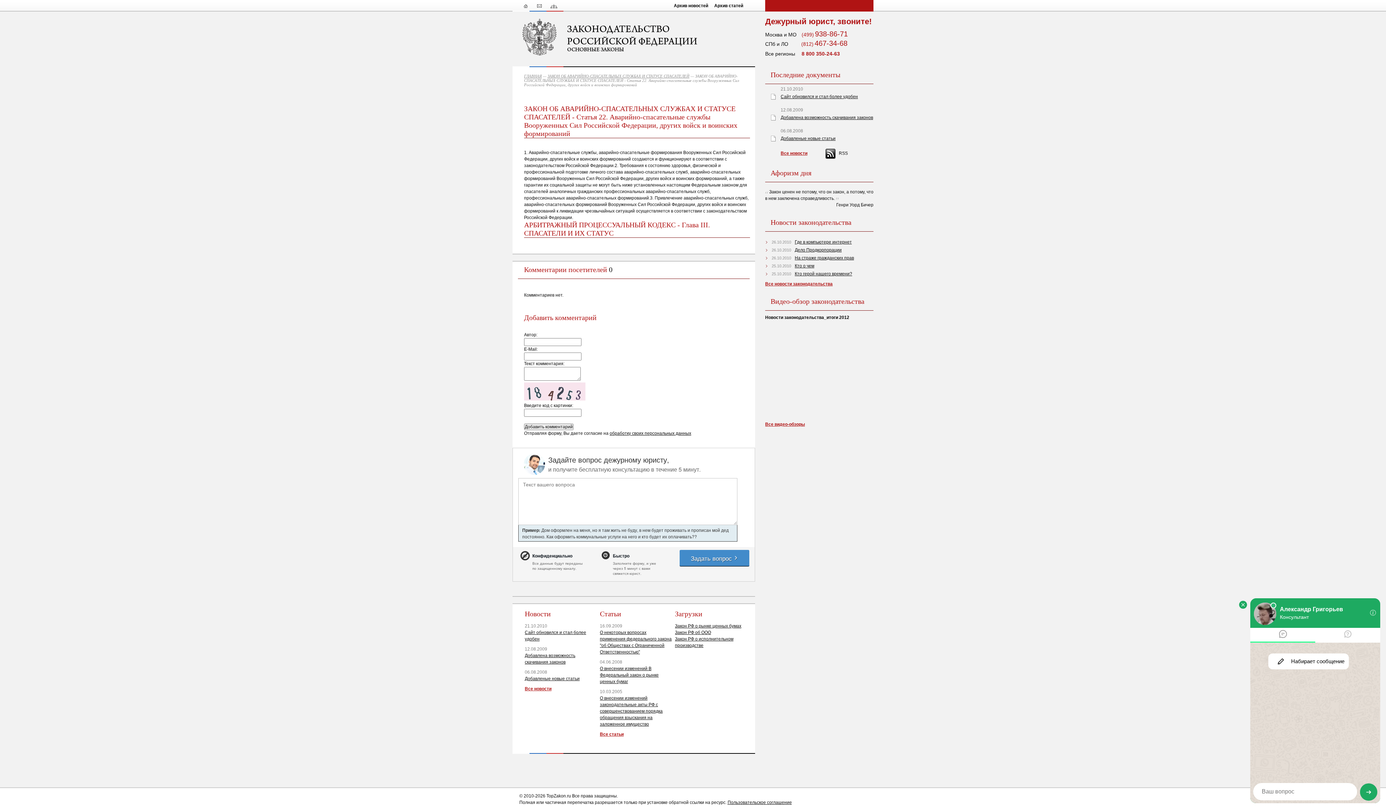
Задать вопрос (712, 558)
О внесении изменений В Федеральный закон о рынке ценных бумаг (629, 675)
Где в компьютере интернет (823, 242)
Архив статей (728, 5)
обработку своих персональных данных (650, 433)
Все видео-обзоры (785, 424)
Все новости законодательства (799, 284)
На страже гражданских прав (824, 258)
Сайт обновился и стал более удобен (819, 96)
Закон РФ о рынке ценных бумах (708, 626)
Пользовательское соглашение (760, 802)
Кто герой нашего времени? (823, 273)
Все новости (538, 688)
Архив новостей (691, 5)
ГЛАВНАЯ (533, 76)
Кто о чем (804, 265)
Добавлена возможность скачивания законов (827, 117)
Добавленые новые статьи (552, 678)
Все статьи (612, 734)
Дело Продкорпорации (818, 250)
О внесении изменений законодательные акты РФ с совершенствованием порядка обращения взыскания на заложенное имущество (631, 711)
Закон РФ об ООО (693, 632)
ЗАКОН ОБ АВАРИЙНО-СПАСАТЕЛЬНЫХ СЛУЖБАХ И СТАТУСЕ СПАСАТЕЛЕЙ (618, 76)
